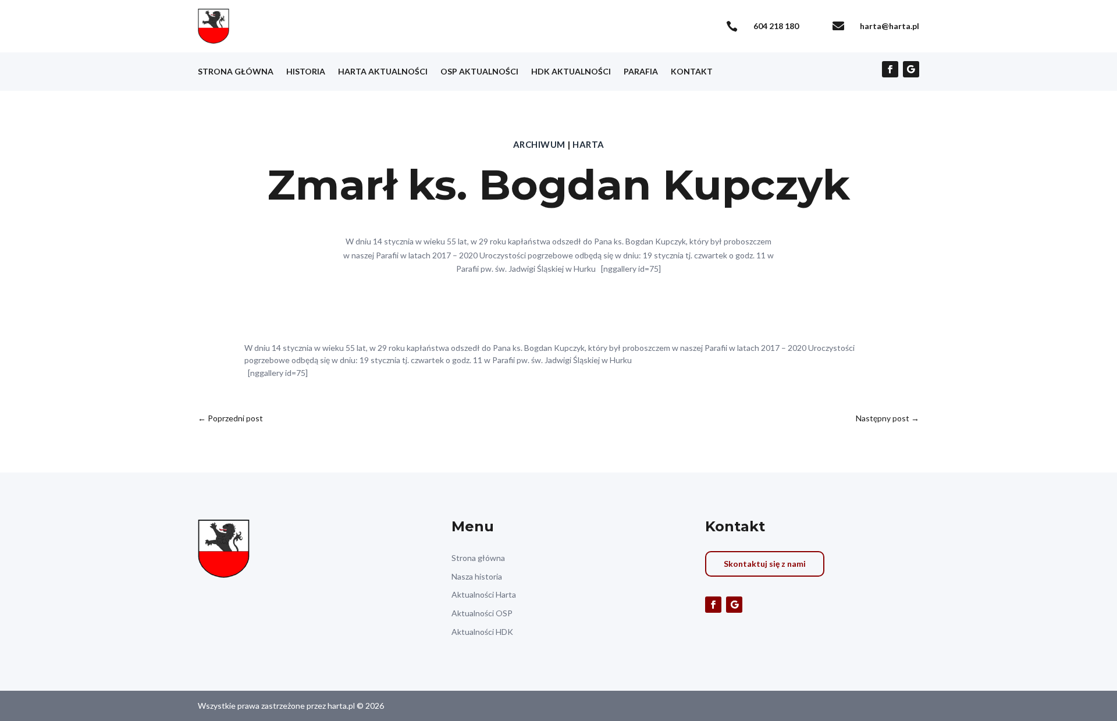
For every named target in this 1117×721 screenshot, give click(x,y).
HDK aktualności (571, 72)
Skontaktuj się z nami (765, 564)
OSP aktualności (479, 72)
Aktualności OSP (482, 613)
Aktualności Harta (483, 594)
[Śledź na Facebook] (890, 69)
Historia (305, 72)
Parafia (641, 72)
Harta (588, 144)
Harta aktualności (383, 72)
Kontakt (692, 72)
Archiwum (539, 144)
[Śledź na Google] (911, 69)
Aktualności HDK (482, 632)
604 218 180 (776, 26)
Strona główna (235, 72)
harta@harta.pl (889, 26)
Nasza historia (476, 576)
